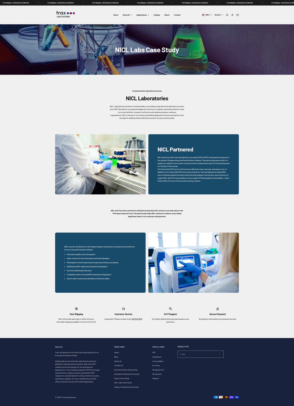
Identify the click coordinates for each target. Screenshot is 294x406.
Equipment (156, 357)
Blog (116, 357)
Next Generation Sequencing (126, 370)
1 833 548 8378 (136, 319)
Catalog (157, 15)
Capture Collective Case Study (126, 387)
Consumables (157, 361)
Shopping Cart (158, 370)
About (167, 15)
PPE (154, 352)
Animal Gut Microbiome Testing (126, 374)
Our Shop (156, 365)
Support (155, 378)
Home (115, 15)
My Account (157, 374)
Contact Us (118, 365)
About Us (118, 361)
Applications (141, 15)
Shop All (126, 15)
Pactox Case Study (121, 378)
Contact (177, 15)
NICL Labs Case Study (123, 382)
